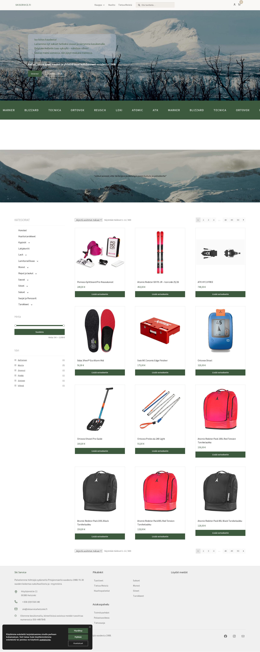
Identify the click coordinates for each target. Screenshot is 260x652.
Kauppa (98, 4)
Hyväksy (78, 630)
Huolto (111, 4)
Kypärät (22, 242)
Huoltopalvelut (102, 590)
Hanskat (22, 230)
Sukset (21, 292)
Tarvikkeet (23, 304)
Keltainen (22, 360)
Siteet (21, 285)
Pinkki (21, 375)
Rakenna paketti (55, 73)
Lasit (20, 254)
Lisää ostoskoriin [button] (220, 294)
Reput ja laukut (25, 273)
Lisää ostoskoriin (100, 294)
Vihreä (21, 385)
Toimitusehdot (101, 612)
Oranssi (21, 370)
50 (238, 220)
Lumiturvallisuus (26, 260)
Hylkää (78, 637)
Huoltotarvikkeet (27, 236)
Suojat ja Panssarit (27, 298)
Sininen (21, 380)
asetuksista (45, 639)
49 (232, 220)
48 (225, 220)
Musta (21, 365)
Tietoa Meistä (125, 4)
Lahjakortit (24, 248)
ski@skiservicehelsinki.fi (34, 609)
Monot (21, 267)
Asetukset (78, 643)
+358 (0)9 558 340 (31, 601)
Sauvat (21, 279)
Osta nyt (35, 73)
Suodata (40, 332)
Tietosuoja (99, 622)
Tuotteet (98, 580)
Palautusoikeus (102, 617)
